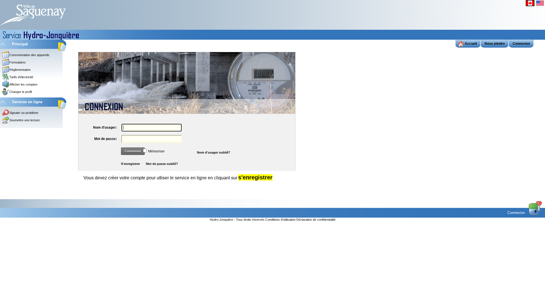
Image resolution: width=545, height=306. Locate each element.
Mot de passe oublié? (162, 163)
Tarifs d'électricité (21, 77)
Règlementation (20, 69)
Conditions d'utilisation (280, 220)
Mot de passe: (105, 139)
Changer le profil (20, 92)
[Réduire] (3, 44)
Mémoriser (156, 151)
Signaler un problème (23, 112)
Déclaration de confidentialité (316, 220)
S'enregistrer (130, 163)
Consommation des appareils (29, 55)
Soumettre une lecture (24, 120)
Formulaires (17, 62)
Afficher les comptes (23, 84)
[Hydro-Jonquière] (33, 14)
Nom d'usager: (105, 127)
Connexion (133, 151)
